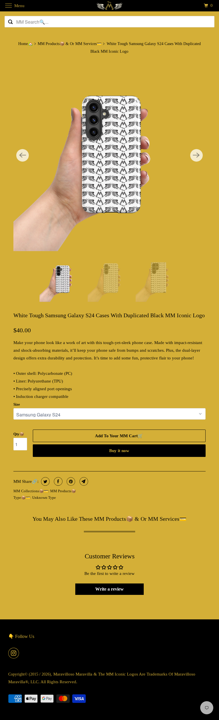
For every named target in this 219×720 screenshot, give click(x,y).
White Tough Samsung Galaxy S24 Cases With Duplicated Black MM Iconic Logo (109, 315)
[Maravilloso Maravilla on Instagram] (14, 653)
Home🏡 (25, 44)
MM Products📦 (63, 491)
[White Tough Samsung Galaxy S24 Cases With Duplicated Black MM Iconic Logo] (109, 155)
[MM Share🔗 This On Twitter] (45, 481)
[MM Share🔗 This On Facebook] (57, 481)
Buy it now (119, 450)
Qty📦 (18, 434)
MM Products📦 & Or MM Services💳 (70, 44)
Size (16, 404)
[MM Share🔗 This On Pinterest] (70, 481)
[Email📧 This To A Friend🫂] (83, 481)
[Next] (196, 155)
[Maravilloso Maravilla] (109, 5)
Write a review (109, 589)
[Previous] (22, 155)
